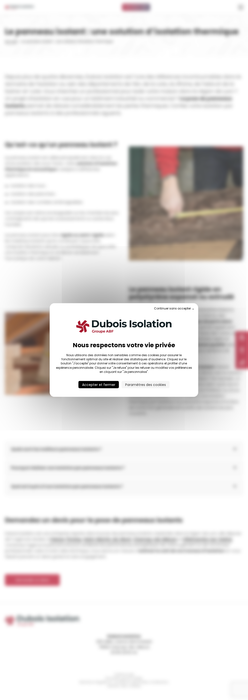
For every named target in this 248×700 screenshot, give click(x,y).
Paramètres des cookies (145, 384)
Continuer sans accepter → (174, 308)
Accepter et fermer (98, 384)
